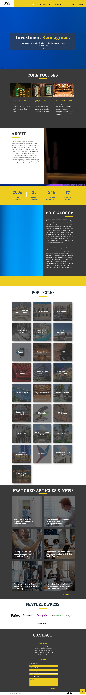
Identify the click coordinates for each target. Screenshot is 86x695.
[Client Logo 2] (42, 615)
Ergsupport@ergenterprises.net (46, 654)
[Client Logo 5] (69, 615)
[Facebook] (71, 693)
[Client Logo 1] (15, 615)
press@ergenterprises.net (45, 650)
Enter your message (34, 676)
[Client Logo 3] (28, 615)
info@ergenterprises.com (46, 652)
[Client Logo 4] (56, 615)
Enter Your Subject (34, 672)
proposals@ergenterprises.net (43, 649)
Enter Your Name (33, 663)
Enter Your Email (33, 667)
